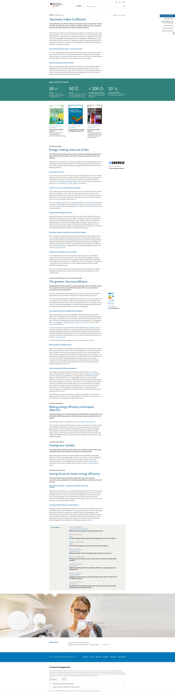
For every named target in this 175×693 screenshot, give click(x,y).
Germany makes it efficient (167, 16)
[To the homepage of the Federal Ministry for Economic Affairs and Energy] (62, 5)
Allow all (64, 679)
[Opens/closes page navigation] (174, 33)
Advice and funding (168, 18)
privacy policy (96, 690)
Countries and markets (168, 28)
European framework (168, 25)
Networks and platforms (167, 31)
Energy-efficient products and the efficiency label (167, 21)
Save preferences (53, 679)
